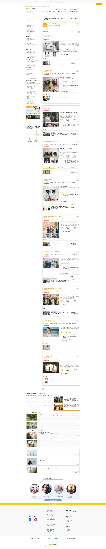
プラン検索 (29, 140)
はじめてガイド (77, 9)
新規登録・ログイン (60, 9)
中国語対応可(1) (28, 98)
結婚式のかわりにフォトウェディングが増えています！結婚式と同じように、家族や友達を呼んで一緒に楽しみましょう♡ (69, 189)
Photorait (53, 545)
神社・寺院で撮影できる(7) (30, 25)
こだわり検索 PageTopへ (54, 504)
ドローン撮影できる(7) (29, 102)
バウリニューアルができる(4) (30, 45)
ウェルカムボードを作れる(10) (30, 39)
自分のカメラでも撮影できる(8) (30, 86)
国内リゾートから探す (51, 519)
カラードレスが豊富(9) (29, 73)
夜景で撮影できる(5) (29, 92)
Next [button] (78, 489)
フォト (62, 49)
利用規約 (68, 529)
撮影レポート (75, 49)
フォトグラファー (37, 140)
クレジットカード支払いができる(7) (31, 56)
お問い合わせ (69, 520)
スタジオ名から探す (50, 518)
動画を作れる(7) (28, 40)
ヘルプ (68, 530)
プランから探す (50, 514)
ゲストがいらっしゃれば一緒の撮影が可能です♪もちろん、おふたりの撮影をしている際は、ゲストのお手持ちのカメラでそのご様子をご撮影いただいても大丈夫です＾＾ (69, 80)
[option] (34, 491)
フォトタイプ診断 (37, 126)
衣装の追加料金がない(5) (29, 51)
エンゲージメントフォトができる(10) (31, 44)
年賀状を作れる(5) (29, 38)
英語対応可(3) (28, 97)
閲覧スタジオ (49, 530)
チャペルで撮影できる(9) (29, 30)
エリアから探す (50, 510)
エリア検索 (29, 133)
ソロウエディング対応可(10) (30, 88)
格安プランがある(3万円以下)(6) (30, 52)
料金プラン (68, 49)
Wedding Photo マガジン (74, 11)
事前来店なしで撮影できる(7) (30, 103)
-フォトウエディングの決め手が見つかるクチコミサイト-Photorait (31, 9)
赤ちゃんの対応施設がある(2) (30, 65)
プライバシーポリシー (71, 527)
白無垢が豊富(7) (28, 74)
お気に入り (49, 531)
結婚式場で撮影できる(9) (29, 26)
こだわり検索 (36, 133)
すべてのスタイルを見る (52, 500)
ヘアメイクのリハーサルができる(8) (31, 91)
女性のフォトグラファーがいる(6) (31, 96)
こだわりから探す (50, 511)
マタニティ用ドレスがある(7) (30, 61)
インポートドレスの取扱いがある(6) (31, 78)
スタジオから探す (50, 525)
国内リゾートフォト (50, 11)
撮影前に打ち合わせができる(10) (30, 82)
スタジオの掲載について (71, 519)
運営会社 (68, 521)
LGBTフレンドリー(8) (29, 87)
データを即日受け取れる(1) (30, 101)
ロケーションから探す (51, 524)
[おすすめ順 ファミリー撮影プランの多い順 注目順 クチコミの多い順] (74, 32)
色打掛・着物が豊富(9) (29, 75)
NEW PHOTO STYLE (62, 11)
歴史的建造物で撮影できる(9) (30, 31)
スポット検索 (29, 126)
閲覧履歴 (71, 9)
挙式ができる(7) (28, 43)
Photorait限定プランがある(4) (30, 57)
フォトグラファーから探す (51, 516)
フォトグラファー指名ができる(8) (31, 93)
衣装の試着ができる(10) (29, 69)
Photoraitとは (69, 517)
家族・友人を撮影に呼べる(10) (30, 83)
